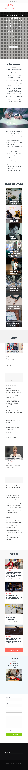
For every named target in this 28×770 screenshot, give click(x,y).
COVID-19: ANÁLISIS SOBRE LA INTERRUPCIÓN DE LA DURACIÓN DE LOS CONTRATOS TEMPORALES (13, 640)
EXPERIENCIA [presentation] (9, 475)
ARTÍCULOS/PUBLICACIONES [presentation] (12, 380)
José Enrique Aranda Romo (13, 352)
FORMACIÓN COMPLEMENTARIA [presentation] (13, 377)
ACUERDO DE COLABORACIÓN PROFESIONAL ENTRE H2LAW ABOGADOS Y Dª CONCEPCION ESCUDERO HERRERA (13, 574)
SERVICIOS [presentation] (8, 481)
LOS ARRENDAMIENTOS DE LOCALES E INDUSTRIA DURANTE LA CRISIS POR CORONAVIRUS (14, 597)
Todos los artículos (14, 650)
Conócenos (13, 47)
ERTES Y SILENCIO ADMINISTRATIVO (10, 618)
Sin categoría (17, 578)
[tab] (14, 371)
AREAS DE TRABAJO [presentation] (10, 478)
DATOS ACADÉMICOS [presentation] (11, 371)
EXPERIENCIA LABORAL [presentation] (11, 374)
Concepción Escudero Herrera (13, 459)
